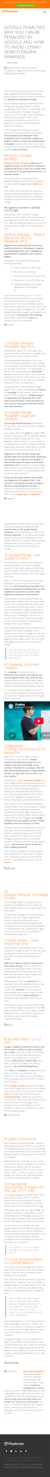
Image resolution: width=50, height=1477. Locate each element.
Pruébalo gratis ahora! (34, 1460)
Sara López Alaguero (33, 1371)
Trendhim (37, 295)
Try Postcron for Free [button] (26, 5)
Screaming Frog (11, 1097)
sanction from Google (16, 163)
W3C (43, 1007)
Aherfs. (7, 862)
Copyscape (22, 494)
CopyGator (35, 494)
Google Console (17, 1085)
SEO (29, 184)
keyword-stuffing (32, 780)
